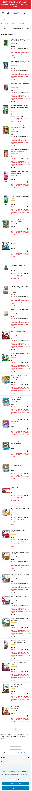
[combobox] (15, 18)
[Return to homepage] (17, 13)
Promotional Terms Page (21, 752)
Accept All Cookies (15, 788)
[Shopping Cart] (28, 13)
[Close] (29, 767)
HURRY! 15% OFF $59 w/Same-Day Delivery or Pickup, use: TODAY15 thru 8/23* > (15, 4)
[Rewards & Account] (8, 13)
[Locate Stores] (24, 13)
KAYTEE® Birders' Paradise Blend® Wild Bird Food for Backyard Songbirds (20, 127)
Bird (2, 24)
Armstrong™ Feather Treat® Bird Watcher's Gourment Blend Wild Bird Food (20, 196)
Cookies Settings (15, 779)
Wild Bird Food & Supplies (11, 24)
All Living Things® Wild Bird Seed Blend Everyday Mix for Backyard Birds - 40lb (19, 107)
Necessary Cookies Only (15, 783)
